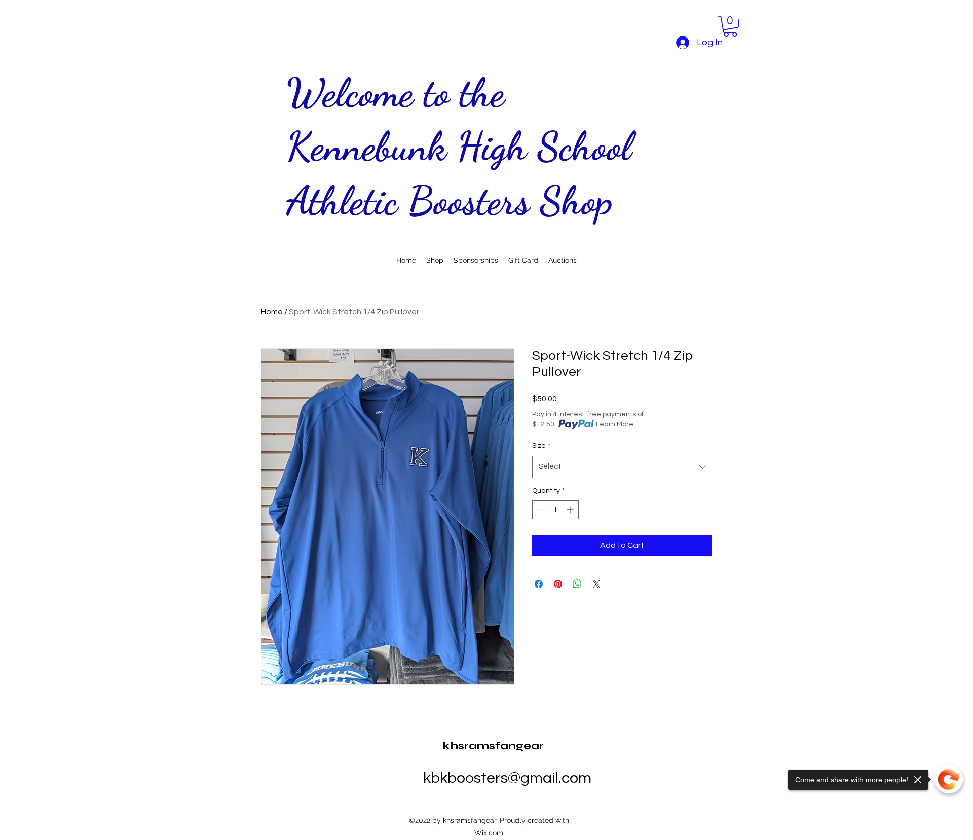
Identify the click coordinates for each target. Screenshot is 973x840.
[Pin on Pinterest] (558, 584)
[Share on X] (596, 584)
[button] (730, 26)
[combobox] (622, 467)
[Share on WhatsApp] (577, 584)
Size (541, 445)
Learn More (614, 424)
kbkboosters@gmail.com (507, 778)
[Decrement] (540, 510)
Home (272, 312)
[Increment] (571, 510)
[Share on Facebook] (539, 584)
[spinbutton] (555, 510)
